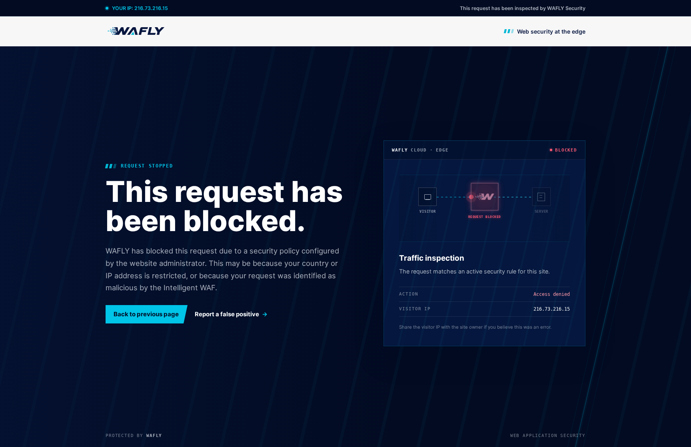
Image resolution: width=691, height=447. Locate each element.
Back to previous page (146, 314)
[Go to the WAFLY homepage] (136, 31)
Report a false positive (227, 314)
